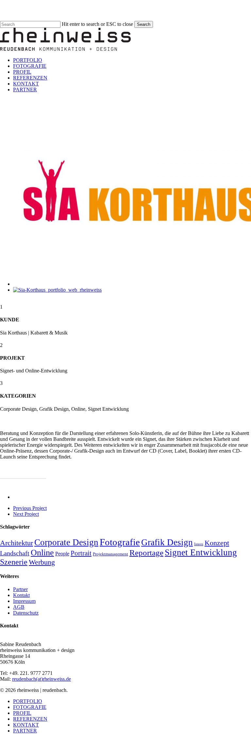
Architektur (16, 543)
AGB (19, 607)
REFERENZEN (30, 719)
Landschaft (14, 553)
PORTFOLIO (27, 701)
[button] (23, 473)
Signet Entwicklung (201, 552)
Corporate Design (66, 542)
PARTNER (25, 730)
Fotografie (120, 542)
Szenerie (13, 562)
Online (42, 552)
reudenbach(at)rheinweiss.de (41, 679)
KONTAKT (26, 725)
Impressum (24, 601)
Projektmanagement (110, 553)
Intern (198, 544)
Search (143, 24)
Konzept (217, 543)
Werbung (42, 562)
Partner (20, 589)
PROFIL (22, 713)
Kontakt (21, 595)
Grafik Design (167, 542)
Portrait (81, 553)
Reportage (146, 552)
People (62, 553)
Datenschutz (26, 613)
